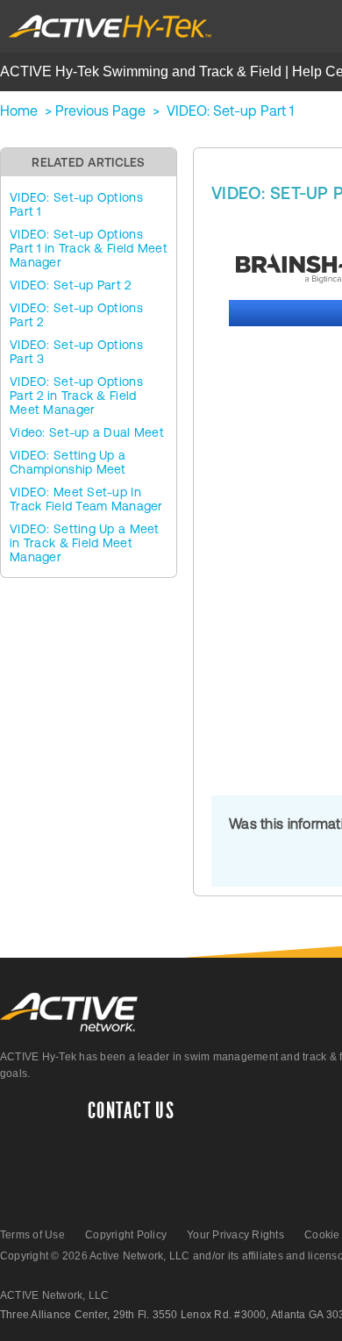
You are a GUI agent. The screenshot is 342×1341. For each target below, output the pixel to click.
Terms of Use (32, 1235)
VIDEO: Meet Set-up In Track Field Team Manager (86, 499)
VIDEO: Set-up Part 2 (71, 285)
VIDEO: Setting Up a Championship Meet (68, 462)
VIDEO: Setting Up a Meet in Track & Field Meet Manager (85, 543)
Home (19, 110)
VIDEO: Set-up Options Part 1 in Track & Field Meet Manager (88, 248)
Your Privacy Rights (235, 1235)
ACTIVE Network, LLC (55, 1295)
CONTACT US (131, 1111)
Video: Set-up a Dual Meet (87, 432)
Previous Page (100, 110)
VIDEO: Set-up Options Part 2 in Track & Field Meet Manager (76, 395)
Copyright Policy (126, 1235)
